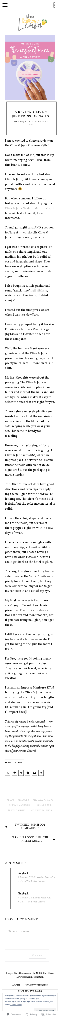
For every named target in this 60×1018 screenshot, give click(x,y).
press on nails (17, 810)
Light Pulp (17, 121)
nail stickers (38, 291)
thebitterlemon (31, 121)
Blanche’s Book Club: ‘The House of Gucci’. (30, 839)
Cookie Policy (16, 1004)
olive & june (45, 805)
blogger (24, 800)
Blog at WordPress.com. (18, 973)
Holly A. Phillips (43, 800)
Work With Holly (37, 985)
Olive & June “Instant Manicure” (26, 208)
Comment (37, 955)
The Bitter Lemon (42, 810)
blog (11, 800)
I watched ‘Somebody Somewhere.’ (30, 826)
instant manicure (20, 805)
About (16, 985)
